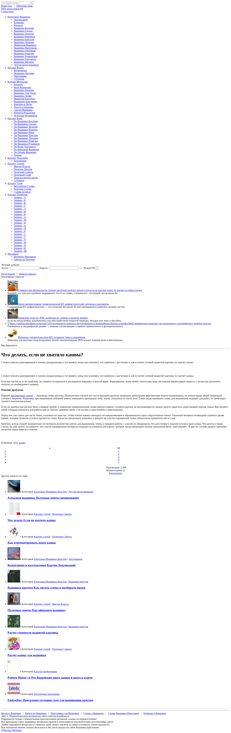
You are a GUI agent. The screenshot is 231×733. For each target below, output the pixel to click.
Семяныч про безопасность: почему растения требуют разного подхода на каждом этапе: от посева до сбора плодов (80, 290)
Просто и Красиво (23, 107)
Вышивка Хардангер (25, 59)
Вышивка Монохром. (25, 48)
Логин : (5, 268)
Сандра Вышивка (23, 110)
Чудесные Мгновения (25, 115)
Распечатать (115, 473)
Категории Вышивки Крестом (50, 491)
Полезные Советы (23, 172)
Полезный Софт (22, 175)
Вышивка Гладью (23, 31)
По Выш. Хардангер (25, 146)
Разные (18, 155)
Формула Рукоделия (24, 112)
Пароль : (44, 268)
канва (22, 442)
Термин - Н (20, 222)
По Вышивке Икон (24, 132)
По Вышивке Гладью (25, 124)
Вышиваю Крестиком (25, 101)
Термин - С (20, 234)
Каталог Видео (16, 67)
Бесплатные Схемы (24, 186)
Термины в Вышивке (154, 713)
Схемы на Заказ (22, 191)
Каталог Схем (15, 183)
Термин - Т (20, 237)
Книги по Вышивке (36, 713)
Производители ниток (26, 177)
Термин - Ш (20, 251)
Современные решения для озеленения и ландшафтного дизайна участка (172, 323)
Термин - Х (20, 245)
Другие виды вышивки (26, 64)
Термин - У (20, 239)
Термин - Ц (20, 248)
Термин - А (20, 197)
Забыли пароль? (27, 274)
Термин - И (20, 211)
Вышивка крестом (78, 581)
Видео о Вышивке (11, 713)
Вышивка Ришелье (24, 53)
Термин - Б (19, 200)
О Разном (19, 79)
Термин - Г (19, 206)
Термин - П (20, 228)
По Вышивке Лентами (26, 138)
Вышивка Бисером (24, 28)
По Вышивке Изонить (26, 129)
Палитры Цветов (23, 169)
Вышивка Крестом (24, 39)
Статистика (7, 11)
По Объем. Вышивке (25, 152)
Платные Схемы (22, 189)
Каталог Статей (16, 163)
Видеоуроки (20, 70)
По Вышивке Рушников (27, 143)
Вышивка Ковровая (24, 36)
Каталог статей (42, 514)
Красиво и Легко (23, 104)
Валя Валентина (22, 87)
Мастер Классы (22, 166)
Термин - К (20, 214)
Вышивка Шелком (24, 62)
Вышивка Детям (22, 96)
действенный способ (22, 395)
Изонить (18, 25)
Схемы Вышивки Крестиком (123, 713)
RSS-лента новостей (12, 8)
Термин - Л (20, 217)
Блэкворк (19, 22)
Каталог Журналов (18, 81)
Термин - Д (20, 208)
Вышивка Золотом (24, 33)
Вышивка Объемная (25, 50)
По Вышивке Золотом (26, 127)
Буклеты (18, 84)
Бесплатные (20, 160)
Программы (20, 76)
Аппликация (21, 19)
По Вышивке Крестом (26, 135)
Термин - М (20, 220)
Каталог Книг (15, 118)
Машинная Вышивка (25, 45)
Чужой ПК (89, 268)
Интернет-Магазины (25, 256)
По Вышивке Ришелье (26, 141)
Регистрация (8, 274)
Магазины (13, 254)
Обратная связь (24, 6)
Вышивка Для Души (25, 93)
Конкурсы (6, 6)
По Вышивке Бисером (26, 121)
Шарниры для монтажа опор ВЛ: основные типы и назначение (51, 337)
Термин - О (20, 225)
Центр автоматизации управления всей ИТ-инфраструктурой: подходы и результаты (63, 304)
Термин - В (20, 203)
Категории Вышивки (19, 17)
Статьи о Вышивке (93, 713)
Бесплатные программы (47, 694)
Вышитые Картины (24, 98)
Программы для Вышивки (65, 713)
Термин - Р (19, 231)
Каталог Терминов (18, 194)
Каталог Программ (18, 158)
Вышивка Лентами (24, 42)
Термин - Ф (20, 242)
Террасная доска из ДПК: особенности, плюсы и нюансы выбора (53, 317)
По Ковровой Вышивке (26, 149)
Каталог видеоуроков (45, 671)
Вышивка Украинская (25, 56)
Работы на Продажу (24, 259)
